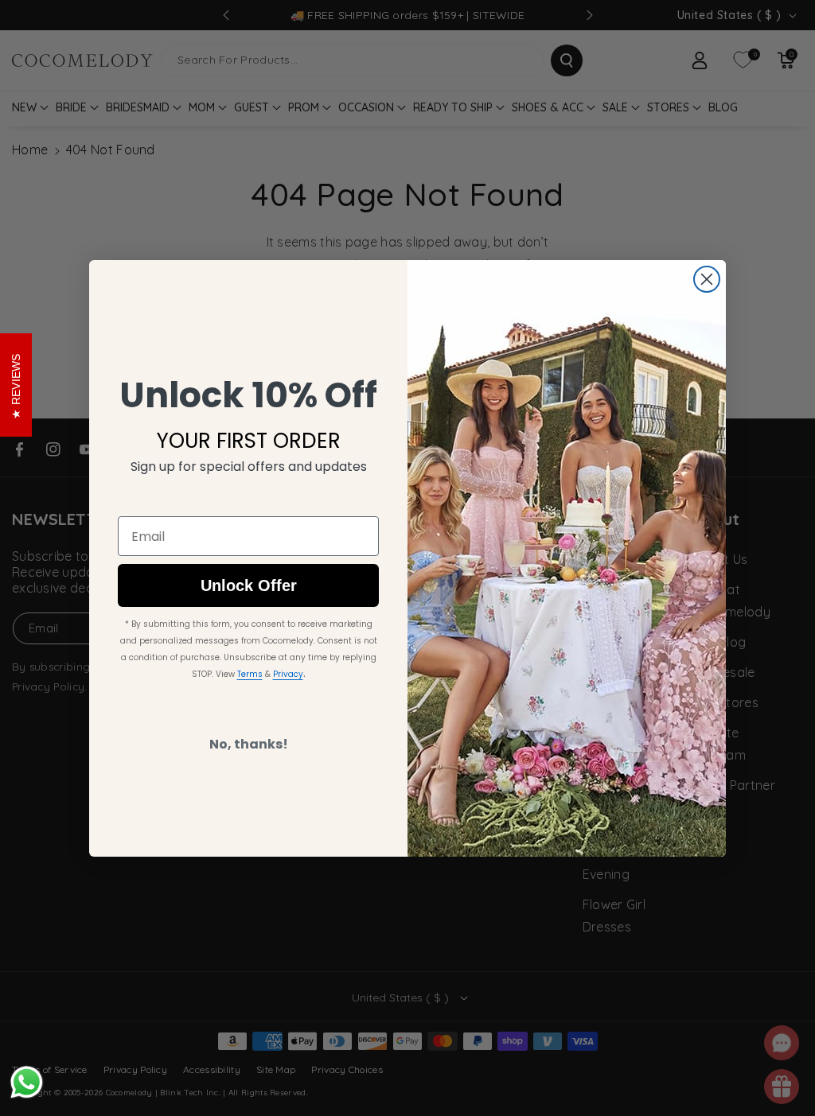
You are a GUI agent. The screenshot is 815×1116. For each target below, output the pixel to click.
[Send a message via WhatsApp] (26, 1082)
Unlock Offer (249, 585)
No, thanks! (248, 744)
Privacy (288, 674)
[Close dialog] (706, 279)
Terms (250, 674)
